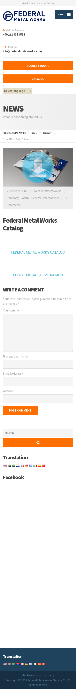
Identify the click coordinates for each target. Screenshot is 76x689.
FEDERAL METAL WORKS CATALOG (38, 252)
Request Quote (38, 65)
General (36, 198)
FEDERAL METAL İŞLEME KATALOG (38, 275)
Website (8, 390)
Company (13, 198)
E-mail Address (13, 373)
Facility (25, 198)
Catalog (38, 78)
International (51, 198)
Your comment (13, 310)
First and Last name (15, 356)
